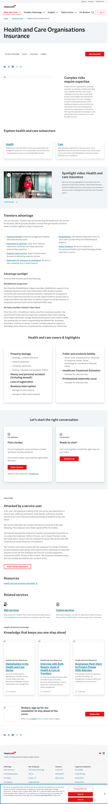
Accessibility (79, 770)
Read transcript (9, 202)
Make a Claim (59, 778)
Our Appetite (8, 782)
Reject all (80, 794)
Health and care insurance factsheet (19, 583)
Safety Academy (66, 246)
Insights (43, 54)
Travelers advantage (12, 54)
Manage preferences (80, 789)
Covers (24, 54)
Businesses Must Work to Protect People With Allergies (88, 667)
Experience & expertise (17, 244)
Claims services (65, 610)
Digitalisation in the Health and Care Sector (17, 667)
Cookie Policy (79, 778)
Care (60, 144)
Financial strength (14, 237)
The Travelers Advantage (36, 770)
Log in (101, 12)
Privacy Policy (79, 782)
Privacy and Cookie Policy (43, 795)
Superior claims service (17, 253)
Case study (34, 54)
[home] (10, 6)
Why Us (31, 774)
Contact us (33, 474)
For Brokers (7, 778)
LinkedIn (33, 719)
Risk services (11, 610)
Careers (91, 1)
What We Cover (17, 18)
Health (10, 144)
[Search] (93, 12)
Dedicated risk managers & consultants (24, 260)
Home (6, 18)
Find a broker (17, 467)
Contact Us (100, 1)
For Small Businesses (11, 774)
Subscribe (95, 714)
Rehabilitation (65, 237)
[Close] (104, 794)
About (84, 1)
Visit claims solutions (17, 567)
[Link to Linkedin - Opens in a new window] (103, 753)
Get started (94, 54)
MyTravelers (59, 774)
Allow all (80, 799)
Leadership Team (33, 782)
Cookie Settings (80, 774)
